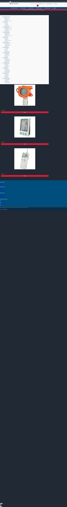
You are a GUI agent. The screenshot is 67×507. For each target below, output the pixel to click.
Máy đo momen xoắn (7, 253)
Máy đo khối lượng (7, 492)
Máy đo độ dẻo (6, 327)
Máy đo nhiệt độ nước (7, 267)
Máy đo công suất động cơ (8, 437)
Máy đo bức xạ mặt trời (7, 273)
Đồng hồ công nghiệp (7, 82)
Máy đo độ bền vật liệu (7, 430)
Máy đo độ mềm (7, 400)
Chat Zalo (46, 1)
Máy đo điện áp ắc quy (7, 436)
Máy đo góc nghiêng (7, 60)
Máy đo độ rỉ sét (7, 448)
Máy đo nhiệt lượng (7, 366)
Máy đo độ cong (7, 249)
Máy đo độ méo (7, 227)
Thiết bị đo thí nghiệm (6, 47)
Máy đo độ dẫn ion (7, 416)
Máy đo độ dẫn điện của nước (8, 269)
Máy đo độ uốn (7, 324)
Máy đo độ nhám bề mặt (8, 26)
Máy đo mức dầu (7, 439)
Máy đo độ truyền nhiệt (7, 328)
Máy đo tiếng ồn (7, 28)
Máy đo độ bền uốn (7, 340)
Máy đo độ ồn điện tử (7, 234)
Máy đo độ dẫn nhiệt (7, 369)
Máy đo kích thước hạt (7, 375)
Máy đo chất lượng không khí (8, 262)
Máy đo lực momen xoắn (8, 444)
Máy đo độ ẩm (6, 76)
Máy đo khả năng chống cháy (8, 337)
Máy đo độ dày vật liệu (7, 311)
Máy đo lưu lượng (7, 55)
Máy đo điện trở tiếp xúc (8, 217)
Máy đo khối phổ (7, 359)
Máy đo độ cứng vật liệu (8, 307)
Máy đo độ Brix (7, 77)
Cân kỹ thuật (6, 49)
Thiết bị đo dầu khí (5, 465)
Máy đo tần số (6, 221)
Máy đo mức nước (7, 471)
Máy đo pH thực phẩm (7, 297)
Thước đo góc (6, 24)
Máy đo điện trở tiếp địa (8, 219)
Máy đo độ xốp (7, 345)
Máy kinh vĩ (6, 38)
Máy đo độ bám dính (7, 395)
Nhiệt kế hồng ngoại (7, 51)
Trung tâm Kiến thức (47, 8)
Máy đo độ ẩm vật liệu (7, 43)
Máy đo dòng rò (7, 232)
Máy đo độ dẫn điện (7, 255)
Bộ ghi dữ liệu (6, 75)
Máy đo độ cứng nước (7, 293)
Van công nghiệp (7, 496)
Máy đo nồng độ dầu (7, 70)
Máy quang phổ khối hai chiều (8, 374)
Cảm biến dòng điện (7, 238)
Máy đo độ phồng (7, 334)
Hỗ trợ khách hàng (50, 1)
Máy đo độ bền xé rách (7, 398)
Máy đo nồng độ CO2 (7, 491)
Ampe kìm (6, 17)
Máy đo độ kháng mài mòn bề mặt (9, 344)
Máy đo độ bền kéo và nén (8, 308)
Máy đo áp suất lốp (7, 428)
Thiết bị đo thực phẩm (6, 73)
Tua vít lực (6, 239)
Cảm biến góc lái (7, 443)
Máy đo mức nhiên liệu (7, 427)
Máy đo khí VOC (7, 277)
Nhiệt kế (6, 50)
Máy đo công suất (7, 19)
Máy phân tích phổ (7, 223)
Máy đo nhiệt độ (7, 54)
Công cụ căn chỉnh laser (8, 254)
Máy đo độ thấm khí (7, 330)
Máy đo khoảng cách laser (8, 40)
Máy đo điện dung (7, 231)
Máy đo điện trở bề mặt (7, 218)
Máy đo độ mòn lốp (7, 429)
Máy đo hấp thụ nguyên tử (8, 357)
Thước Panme (6, 23)
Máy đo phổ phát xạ (7, 358)
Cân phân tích (6, 48)
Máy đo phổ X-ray (7, 367)
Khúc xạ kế (6, 36)
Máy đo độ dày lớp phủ (7, 321)
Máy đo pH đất (6, 34)
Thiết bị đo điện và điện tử (6, 16)
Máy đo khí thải (7, 426)
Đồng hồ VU (6, 237)
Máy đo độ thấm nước (7, 405)
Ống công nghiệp (7, 81)
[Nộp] (38, 5)
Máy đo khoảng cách (7, 59)
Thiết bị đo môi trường (6, 27)
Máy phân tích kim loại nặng (8, 275)
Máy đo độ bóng (7, 339)
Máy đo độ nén (7, 46)
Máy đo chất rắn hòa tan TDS (8, 266)
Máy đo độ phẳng (7, 304)
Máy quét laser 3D (7, 315)
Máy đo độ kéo (6, 323)
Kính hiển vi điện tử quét (8, 363)
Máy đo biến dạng (7, 377)
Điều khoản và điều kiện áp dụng (40, 9)
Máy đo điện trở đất (7, 216)
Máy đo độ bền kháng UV (8, 342)
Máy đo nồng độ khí (7, 71)
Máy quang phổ (7, 356)
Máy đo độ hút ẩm (7, 373)
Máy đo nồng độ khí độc (8, 270)
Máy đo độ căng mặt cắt (8, 335)
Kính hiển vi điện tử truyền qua (8, 364)
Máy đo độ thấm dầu (7, 341)
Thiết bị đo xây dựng (5, 37)
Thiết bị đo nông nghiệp (6, 32)
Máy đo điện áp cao (7, 229)
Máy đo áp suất (7, 53)
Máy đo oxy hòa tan (7, 31)
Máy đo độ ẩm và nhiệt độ (8, 29)
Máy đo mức (6, 383)
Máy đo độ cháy (7, 475)
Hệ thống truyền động (7, 501)
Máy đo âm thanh (7, 313)
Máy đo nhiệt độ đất (7, 33)
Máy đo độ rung (7, 67)
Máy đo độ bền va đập (7, 325)
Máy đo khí (6, 376)
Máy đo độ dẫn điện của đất (8, 35)
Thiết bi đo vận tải (5, 57)
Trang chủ (1, 11)
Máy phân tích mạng (7, 224)
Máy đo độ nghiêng (7, 303)
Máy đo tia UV (6, 276)
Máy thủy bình (6, 39)
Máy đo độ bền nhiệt (7, 343)
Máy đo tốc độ (6, 58)
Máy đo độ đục (6, 30)
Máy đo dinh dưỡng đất (7, 288)
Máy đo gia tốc (6, 65)
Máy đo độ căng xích (7, 438)
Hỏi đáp (55, 8)
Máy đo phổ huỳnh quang (8, 368)
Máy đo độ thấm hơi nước (8, 331)
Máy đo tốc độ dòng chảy (8, 260)
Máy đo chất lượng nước (8, 286)
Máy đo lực (6, 386)
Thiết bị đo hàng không (6, 62)
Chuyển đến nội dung (2, 0)
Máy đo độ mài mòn (7, 45)
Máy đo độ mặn (7, 268)
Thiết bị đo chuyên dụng (6, 42)
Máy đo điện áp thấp (7, 228)
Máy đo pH (6, 353)
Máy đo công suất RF (7, 230)
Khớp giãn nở (6, 500)
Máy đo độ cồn (6, 493)
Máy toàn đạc (6, 300)
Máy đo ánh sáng (7, 235)
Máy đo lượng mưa (7, 271)
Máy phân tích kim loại (7, 258)
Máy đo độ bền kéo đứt (7, 332)
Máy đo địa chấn (7, 316)
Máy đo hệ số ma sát (7, 336)
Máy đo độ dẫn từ (7, 417)
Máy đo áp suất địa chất (8, 473)
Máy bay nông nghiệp (7, 296)
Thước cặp (6, 22)
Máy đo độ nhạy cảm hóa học (8, 403)
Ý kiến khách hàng (30, 8)
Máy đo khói (6, 442)
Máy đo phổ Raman (7, 360)
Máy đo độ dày (6, 25)
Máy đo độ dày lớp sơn (7, 431)
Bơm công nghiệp (7, 79)
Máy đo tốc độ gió (7, 272)
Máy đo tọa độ (6, 250)
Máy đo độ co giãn (7, 326)
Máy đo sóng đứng (7, 233)
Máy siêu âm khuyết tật (8, 317)
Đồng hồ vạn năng (7, 18)
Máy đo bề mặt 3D (7, 259)
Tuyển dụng (42, 1)
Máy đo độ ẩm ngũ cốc (7, 294)
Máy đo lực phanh (7, 61)
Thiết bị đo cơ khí (5, 21)
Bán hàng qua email (55, 1)
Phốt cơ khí (6, 80)
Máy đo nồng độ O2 (7, 490)
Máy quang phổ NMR (7, 361)
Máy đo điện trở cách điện (8, 215)
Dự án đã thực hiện (23, 8)
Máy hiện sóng (6, 222)
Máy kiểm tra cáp (7, 226)
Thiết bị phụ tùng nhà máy (6, 78)
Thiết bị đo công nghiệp (6, 52)
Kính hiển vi (6, 362)
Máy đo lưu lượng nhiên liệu (8, 435)
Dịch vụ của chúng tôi (39, 8)
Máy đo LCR (6, 20)
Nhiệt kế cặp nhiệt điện (7, 414)
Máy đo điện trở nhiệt (7, 329)
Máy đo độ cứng (7, 44)
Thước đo (6, 41)
